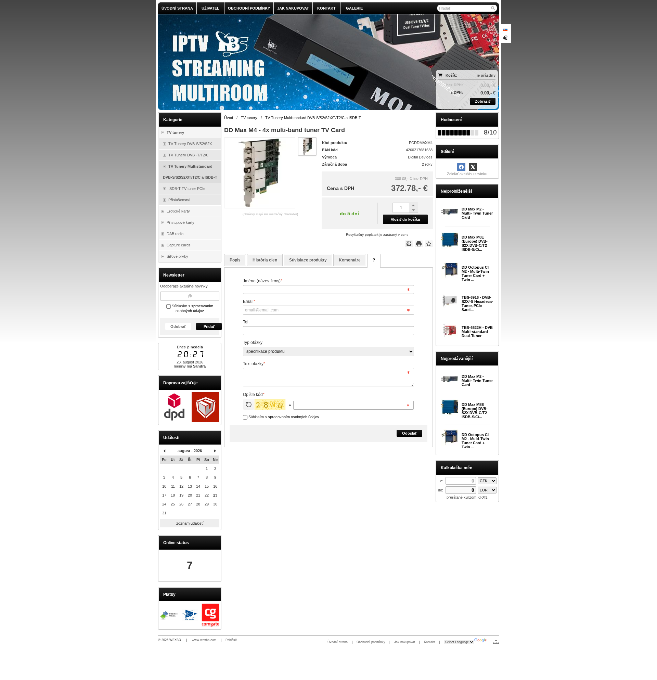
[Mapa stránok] (496, 642)
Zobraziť (482, 101)
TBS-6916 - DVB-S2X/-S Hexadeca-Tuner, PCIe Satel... (477, 303)
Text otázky (254, 363)
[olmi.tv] (286, 62)
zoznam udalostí (190, 523)
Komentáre (350, 260)
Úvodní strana (337, 642)
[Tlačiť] (419, 243)
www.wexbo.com (204, 640)
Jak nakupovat (404, 642)
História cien (265, 260)
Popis (235, 260)
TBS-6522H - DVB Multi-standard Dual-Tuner (477, 331)
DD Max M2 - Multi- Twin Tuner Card (477, 213)
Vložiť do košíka (405, 219)
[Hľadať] (492, 8)
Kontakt (429, 642)
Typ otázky (252, 342)
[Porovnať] (409, 243)
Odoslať (409, 433)
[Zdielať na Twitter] (473, 167)
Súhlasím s (283, 417)
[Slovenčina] (505, 29)
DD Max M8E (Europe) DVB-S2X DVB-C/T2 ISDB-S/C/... (475, 243)
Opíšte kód (254, 394)
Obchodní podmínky (371, 642)
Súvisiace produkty (308, 260)
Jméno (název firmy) (262, 281)
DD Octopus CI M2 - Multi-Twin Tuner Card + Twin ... (475, 273)
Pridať (209, 326)
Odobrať (178, 326)
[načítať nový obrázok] (248, 404)
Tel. (246, 322)
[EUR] (505, 37)
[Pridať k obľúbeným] (429, 243)
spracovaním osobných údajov (194, 308)
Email (249, 301)
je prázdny (486, 75)
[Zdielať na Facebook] (461, 167)
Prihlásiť (231, 640)
